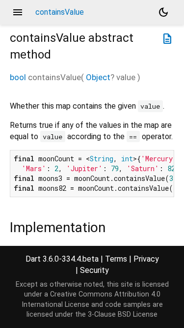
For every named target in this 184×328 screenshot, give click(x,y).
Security (94, 270)
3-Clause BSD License (123, 314)
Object (98, 77)
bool (18, 77)
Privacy (146, 259)
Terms (116, 259)
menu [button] (18, 12)
